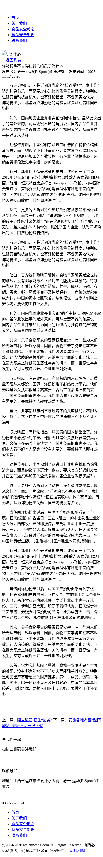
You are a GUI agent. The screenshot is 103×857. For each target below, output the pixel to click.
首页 (15, 18)
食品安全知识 (22, 35)
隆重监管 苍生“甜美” (34, 720)
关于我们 (19, 23)
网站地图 (77, 851)
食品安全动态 (22, 29)
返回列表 (11, 60)
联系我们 (19, 41)
